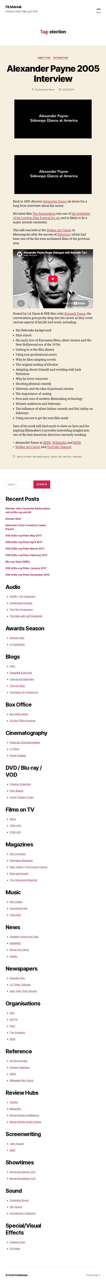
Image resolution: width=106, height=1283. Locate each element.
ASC (12, 1013)
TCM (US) (15, 832)
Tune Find (15, 914)
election (67, 456)
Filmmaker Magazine (21, 860)
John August (17, 1143)
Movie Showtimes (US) (22, 1178)
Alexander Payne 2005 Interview (53, 73)
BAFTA (14, 1019)
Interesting (60, 58)
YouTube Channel (59, 447)
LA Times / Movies (20, 984)
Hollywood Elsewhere (22, 679)
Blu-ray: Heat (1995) (18, 561)
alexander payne (40, 456)
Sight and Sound (19, 873)
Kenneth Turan (74, 314)
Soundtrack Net (18, 908)
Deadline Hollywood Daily (24, 936)
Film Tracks (16, 901)
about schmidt (24, 456)
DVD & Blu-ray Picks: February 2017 (26, 555)
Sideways (63, 234)
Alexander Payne (55, 201)
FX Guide (15, 1248)
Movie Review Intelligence (24, 1115)
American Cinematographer (25, 742)
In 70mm (14, 749)
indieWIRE (15, 943)
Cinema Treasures (20, 1067)
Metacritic (15, 1108)
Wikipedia (59, 443)
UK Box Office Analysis (22, 720)
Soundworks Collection (22, 1213)
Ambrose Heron (47, 89)
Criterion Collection (20, 784)
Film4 (13, 819)
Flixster (14, 1102)
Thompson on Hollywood (24, 692)
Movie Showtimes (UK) (23, 1172)
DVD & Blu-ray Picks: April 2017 (24, 542)
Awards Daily (17, 637)
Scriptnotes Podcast (21, 603)
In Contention (17, 644)
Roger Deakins (18, 755)
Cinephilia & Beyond (21, 672)
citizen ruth (56, 456)
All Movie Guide (18, 1060)
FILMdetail (13, 7)
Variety (13, 956)
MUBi (77, 443)
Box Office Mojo (19, 714)
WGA (12, 1039)
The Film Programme (21, 609)
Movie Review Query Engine (25, 1121)
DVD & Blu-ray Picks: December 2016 (27, 574)
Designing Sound (19, 1200)
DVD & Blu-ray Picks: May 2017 (24, 535)
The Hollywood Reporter (23, 880)
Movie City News (19, 949)
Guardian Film (17, 978)
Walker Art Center (59, 230)
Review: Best (13, 518)
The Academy (17, 1032)
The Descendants (44, 214)
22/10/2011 (68, 89)
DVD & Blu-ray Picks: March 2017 (25, 548)
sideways (77, 456)
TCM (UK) (15, 825)
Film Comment (18, 854)
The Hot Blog (17, 685)
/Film (12, 666)
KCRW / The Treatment (22, 596)
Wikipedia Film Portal (21, 1080)
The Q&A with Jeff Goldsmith (26, 616)
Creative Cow (17, 1242)
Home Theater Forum (21, 797)
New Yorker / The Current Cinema (28, 867)
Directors (44, 58)
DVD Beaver (16, 790)
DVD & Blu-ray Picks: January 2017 (26, 568)
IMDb (47, 443)
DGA (12, 1026)
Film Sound (16, 1206)
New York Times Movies (23, 991)
